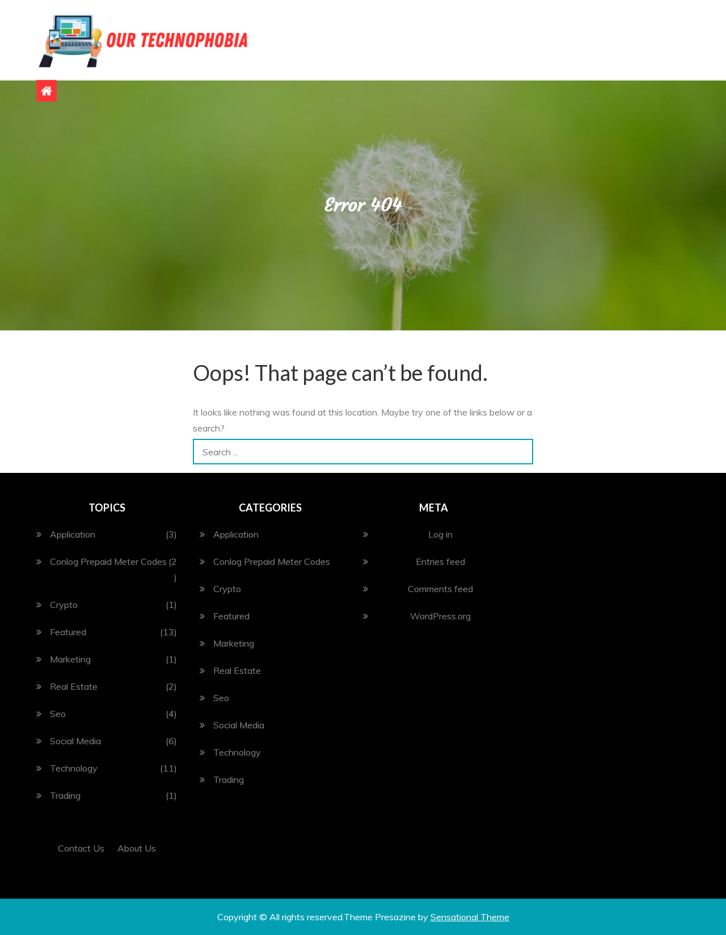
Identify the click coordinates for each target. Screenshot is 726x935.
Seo (58, 713)
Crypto (64, 604)
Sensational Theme (469, 917)
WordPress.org (440, 616)
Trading (65, 795)
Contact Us (81, 848)
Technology (74, 768)
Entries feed (440, 561)
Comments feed (440, 588)
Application (72, 534)
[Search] (520, 451)
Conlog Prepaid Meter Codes (108, 561)
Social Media (75, 741)
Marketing (70, 659)
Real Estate (74, 686)
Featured (68, 632)
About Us (136, 848)
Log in (440, 534)
